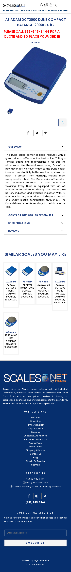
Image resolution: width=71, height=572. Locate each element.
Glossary (35, 432)
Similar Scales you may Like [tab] (35, 254)
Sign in (29, 461)
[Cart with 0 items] (51, 5)
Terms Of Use (35, 446)
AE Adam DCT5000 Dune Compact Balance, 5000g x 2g (11, 292)
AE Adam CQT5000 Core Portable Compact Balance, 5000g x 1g (60, 293)
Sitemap (35, 464)
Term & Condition (35, 424)
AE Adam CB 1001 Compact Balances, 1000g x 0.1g (11, 341)
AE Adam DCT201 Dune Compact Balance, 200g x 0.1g (27, 290)
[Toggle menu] (66, 4)
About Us (35, 417)
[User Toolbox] (41, 5)
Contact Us (35, 453)
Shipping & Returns (35, 450)
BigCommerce (41, 560)
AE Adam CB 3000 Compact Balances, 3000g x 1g (43, 290)
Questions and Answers (35, 435)
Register (41, 461)
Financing (35, 421)
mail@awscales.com (37, 482)
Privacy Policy (35, 443)
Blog (35, 457)
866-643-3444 (36, 478)
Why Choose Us (35, 428)
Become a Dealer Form (35, 439)
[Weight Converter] (46, 4)
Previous (7, 569)
